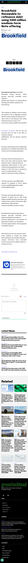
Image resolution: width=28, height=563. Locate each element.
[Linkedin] (10, 62)
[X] (14, 62)
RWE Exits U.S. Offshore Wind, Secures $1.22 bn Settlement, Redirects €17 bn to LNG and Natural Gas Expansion (7, 421)
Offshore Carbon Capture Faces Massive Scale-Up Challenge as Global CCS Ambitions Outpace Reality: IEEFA (13, 524)
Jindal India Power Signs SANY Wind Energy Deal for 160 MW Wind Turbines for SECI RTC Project (20, 398)
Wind (2, 7)
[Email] (20, 62)
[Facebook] (17, 62)
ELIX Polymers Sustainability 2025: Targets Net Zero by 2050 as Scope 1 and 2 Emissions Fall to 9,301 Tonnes (13, 354)
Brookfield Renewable (8, 130)
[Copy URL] (7, 62)
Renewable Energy (5, 527)
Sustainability (4, 335)
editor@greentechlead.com (9, 252)
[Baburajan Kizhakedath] (6, 265)
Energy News (4, 367)
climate (3, 520)
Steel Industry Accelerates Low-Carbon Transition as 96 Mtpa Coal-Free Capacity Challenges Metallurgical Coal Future (12, 537)
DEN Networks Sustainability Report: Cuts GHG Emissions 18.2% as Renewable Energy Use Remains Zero (14, 346)
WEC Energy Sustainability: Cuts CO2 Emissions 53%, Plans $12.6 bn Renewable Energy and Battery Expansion (13, 339)
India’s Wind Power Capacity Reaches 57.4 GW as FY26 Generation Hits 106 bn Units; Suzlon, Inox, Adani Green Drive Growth (20, 421)
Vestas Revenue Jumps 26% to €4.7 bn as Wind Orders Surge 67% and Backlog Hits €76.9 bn (13, 362)
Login (24, 296)
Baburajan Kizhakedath (17, 262)
